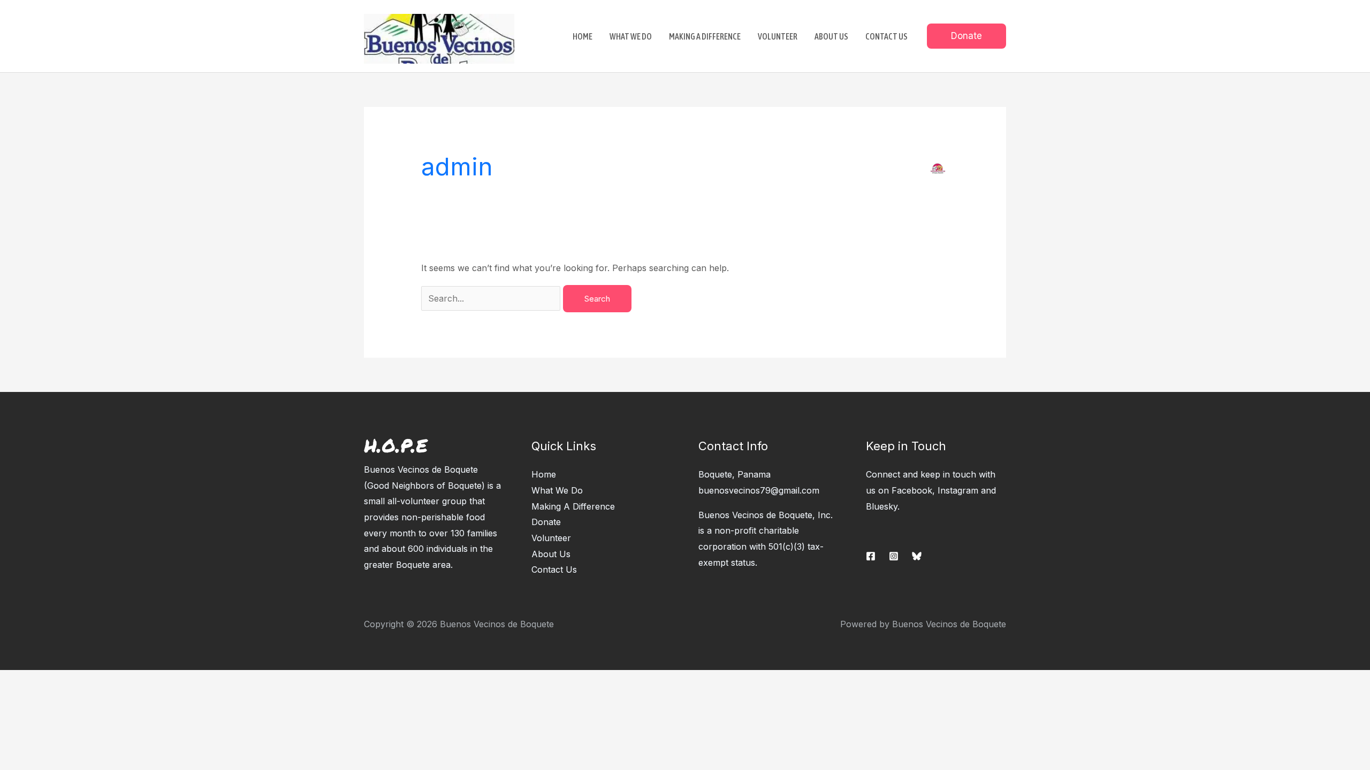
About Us (550, 554)
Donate (546, 522)
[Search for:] (492, 298)
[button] (966, 36)
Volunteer (551, 538)
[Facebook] (871, 556)
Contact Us (554, 569)
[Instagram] (894, 556)
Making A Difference (573, 506)
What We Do (557, 490)
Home (543, 474)
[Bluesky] (917, 556)
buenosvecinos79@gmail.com (758, 490)
